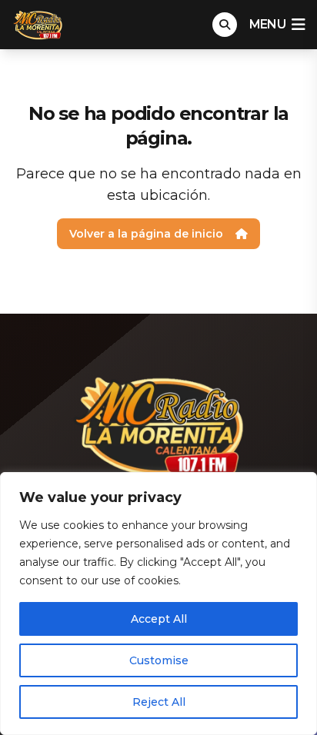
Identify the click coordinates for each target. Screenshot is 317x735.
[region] (158, 603)
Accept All (159, 619)
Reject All (158, 702)
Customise (159, 660)
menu (267, 24)
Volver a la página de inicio (146, 234)
